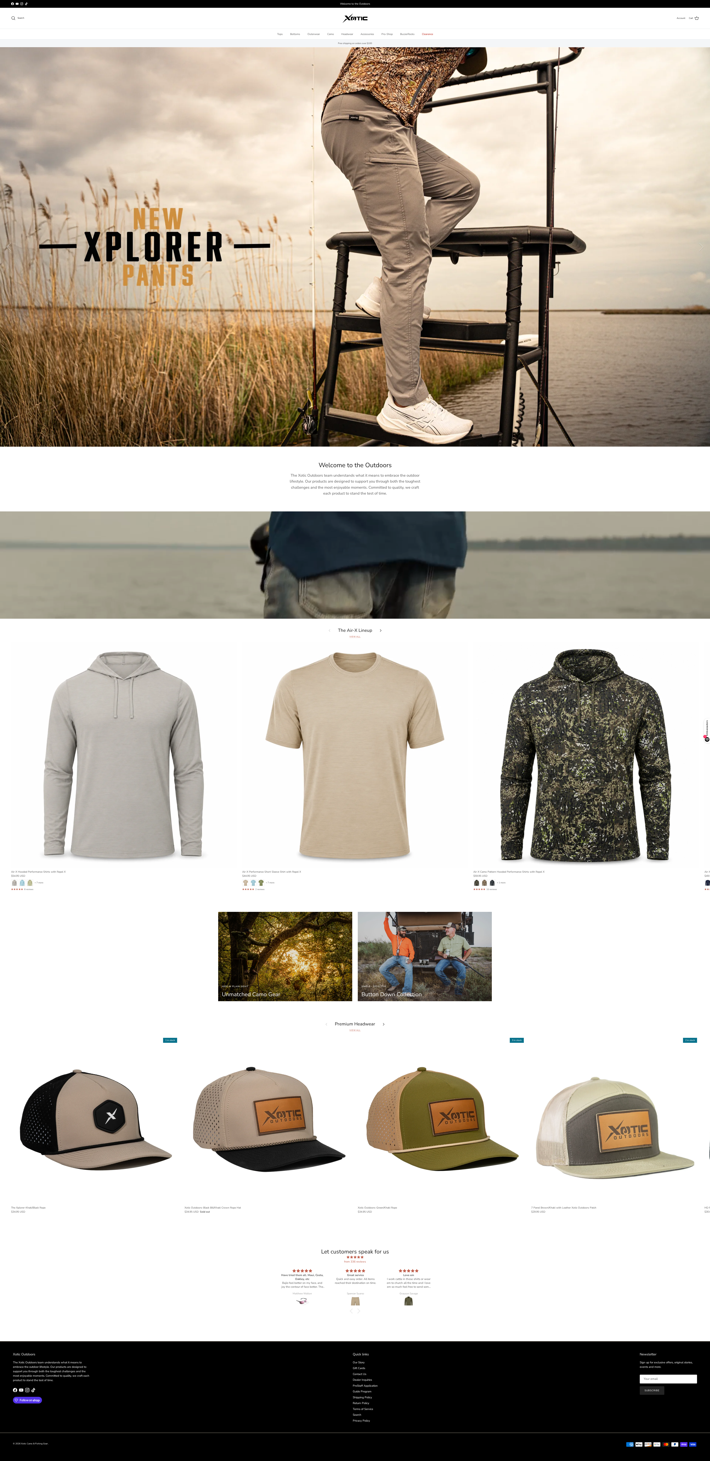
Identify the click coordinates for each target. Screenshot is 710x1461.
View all (355, 636)
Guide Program (362, 1391)
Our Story (359, 1362)
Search (357, 1415)
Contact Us (359, 1374)
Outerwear (313, 34)
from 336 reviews (355, 1261)
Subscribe (652, 1390)
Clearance (427, 34)
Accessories (367, 34)
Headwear (347, 34)
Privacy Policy (361, 1421)
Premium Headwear (355, 1024)
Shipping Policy (362, 1397)
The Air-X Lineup (355, 630)
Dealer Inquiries (362, 1380)
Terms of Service (363, 1409)
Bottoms (295, 34)
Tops (280, 34)
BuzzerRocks (407, 34)
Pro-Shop (387, 34)
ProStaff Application (365, 1386)
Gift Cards (359, 1368)
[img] (355, 1257)
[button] (352, 1311)
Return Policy (361, 1403)
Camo (330, 34)
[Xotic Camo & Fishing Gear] (355, 18)
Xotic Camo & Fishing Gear (34, 1443)
